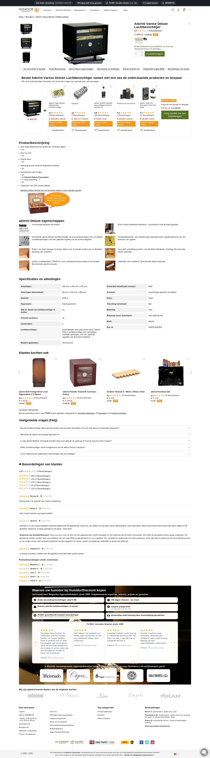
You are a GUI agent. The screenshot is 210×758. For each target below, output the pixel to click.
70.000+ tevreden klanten (123, 3)
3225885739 (169, 3)
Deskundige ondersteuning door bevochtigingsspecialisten (138, 615)
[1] (74, 112)
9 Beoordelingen (155, 30)
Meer (126, 10)
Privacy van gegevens (27, 734)
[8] (59, 112)
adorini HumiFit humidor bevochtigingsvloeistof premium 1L (103, 105)
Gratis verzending (55, 3)
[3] (139, 30)
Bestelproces (24, 727)
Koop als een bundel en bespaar (32, 69)
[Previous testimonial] (35, 642)
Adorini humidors (119, 413)
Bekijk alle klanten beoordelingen (157, 726)
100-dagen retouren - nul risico (125, 600)
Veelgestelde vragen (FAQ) (153, 69)
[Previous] (21, 69)
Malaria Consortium (73, 752)
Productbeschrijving (57, 69)
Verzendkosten (24, 724)
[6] (142, 30)
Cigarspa (75, 103)
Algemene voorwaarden (28, 731)
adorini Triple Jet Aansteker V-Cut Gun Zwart (148, 105)
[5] (107, 112)
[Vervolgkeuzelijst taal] (176, 754)
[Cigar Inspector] (105, 675)
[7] (149, 112)
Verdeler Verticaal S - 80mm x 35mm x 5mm (126, 392)
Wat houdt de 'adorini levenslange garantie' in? (40, 434)
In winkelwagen (155, 54)
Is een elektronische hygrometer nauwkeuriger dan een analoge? (47, 454)
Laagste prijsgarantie (120, 607)
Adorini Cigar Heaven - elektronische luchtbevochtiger (57, 105)
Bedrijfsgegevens (56, 729)
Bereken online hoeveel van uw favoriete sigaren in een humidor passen (51, 190)
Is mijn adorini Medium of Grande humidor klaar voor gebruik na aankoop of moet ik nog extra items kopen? (66, 441)
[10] (147, 30)
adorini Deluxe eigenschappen (81, 69)
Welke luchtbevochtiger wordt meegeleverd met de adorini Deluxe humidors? (52, 447)
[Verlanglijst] (189, 11)
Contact (22, 712)
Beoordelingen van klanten (179, 69)
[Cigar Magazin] (131, 675)
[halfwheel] (158, 675)
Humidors (102, 413)
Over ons (53, 712)
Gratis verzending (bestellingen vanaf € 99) (57, 600)
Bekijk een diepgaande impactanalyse (139, 755)
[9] (60, 112)
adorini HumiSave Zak (160, 392)
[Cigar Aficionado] (51, 675)
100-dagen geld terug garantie (61, 715)
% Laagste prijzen (150, 3)
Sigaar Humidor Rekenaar (59, 732)
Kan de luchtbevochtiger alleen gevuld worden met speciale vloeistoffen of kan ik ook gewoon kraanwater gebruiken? (69, 428)
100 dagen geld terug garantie (89, 3)
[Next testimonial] (174, 642)
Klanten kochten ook (131, 69)
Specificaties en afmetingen (108, 69)
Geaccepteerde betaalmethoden (62, 725)
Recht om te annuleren (58, 722)
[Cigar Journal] (78, 675)
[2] (138, 30)
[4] (140, 30)
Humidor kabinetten (86, 413)
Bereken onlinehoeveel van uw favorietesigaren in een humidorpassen (56, 198)
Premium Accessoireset (126, 103)
